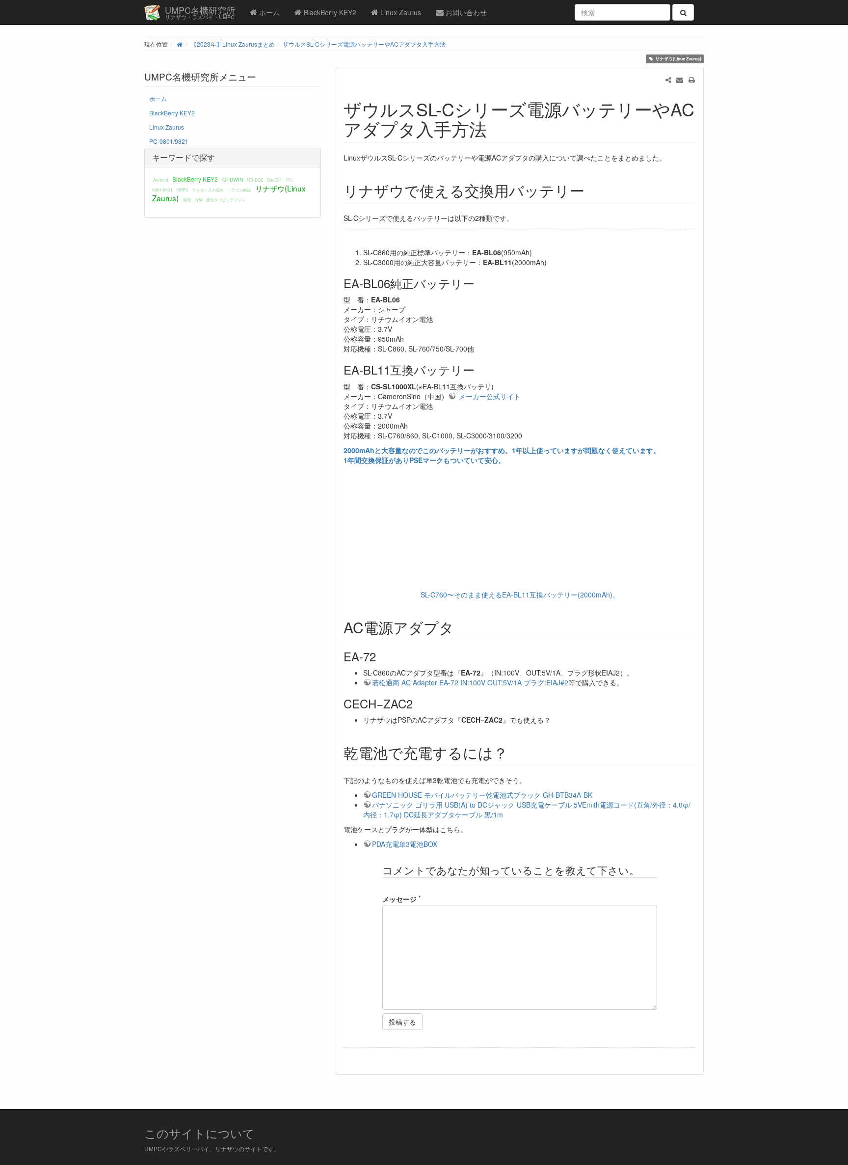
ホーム (268, 12)
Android (160, 180)
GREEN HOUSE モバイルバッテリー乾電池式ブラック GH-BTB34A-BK (482, 795)
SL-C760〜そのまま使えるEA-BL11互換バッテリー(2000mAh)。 (520, 594)
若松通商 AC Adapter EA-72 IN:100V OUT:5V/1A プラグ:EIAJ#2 (470, 682)
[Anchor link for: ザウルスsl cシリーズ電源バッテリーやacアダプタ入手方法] (496, 128)
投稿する (402, 1022)
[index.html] (179, 44)
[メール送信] (679, 79)
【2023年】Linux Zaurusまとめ (233, 44)
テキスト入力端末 (208, 189)
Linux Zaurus (399, 12)
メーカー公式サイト (489, 396)
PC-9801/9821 (168, 141)
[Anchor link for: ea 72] (382, 656)
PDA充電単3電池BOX (404, 844)
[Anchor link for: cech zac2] (418, 703)
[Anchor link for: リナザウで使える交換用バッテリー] (591, 190)
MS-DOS (255, 180)
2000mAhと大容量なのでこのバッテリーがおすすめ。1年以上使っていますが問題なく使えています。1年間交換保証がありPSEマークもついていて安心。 (502, 455)
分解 (199, 199)
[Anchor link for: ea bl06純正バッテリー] (480, 283)
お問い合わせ (465, 12)
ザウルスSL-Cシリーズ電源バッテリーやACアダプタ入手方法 (364, 44)
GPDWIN (232, 179)
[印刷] (691, 79)
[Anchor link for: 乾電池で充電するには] (515, 752)
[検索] (683, 12)
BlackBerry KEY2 (329, 12)
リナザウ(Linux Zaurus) (678, 58)
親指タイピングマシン (225, 199)
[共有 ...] (668, 79)
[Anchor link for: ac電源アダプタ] (461, 627)
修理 (187, 199)
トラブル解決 (239, 189)
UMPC (182, 189)
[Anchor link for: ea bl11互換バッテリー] (480, 369)
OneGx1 (274, 180)
